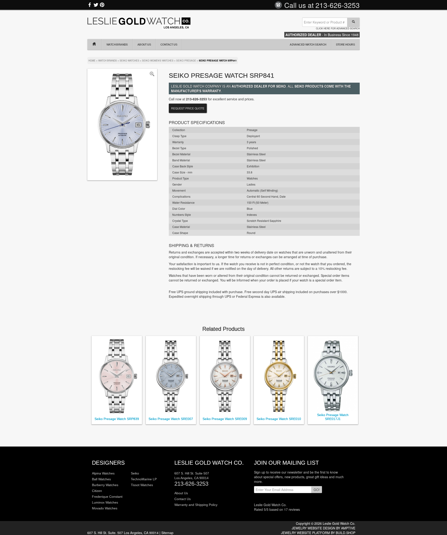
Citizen (97, 491)
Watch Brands (117, 44)
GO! (317, 489)
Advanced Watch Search (308, 44)
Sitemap (167, 532)
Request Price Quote (187, 108)
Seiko (135, 473)
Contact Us (168, 44)
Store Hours (345, 44)
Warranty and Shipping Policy (195, 505)
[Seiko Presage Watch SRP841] (122, 124)
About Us (144, 44)
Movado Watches (104, 508)
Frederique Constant (107, 496)
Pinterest (102, 4)
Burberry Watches (105, 485)
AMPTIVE (348, 528)
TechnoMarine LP (144, 479)
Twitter (95, 4)
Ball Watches (101, 479)
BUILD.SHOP (345, 532)
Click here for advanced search (338, 28)
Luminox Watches (105, 502)
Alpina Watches (103, 473)
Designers (108, 463)
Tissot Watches (142, 485)
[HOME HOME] (94, 44)
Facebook (89, 4)
